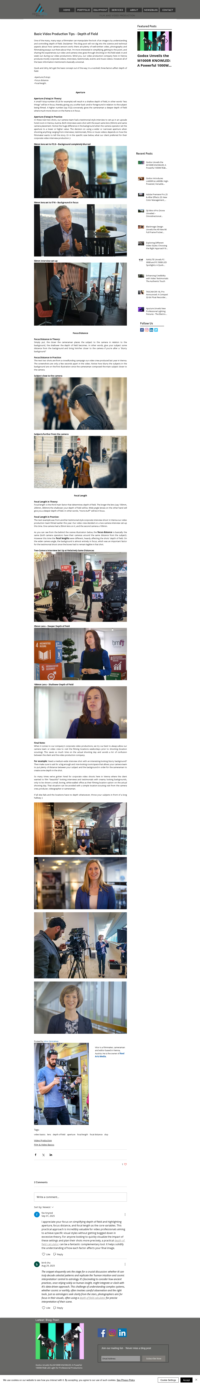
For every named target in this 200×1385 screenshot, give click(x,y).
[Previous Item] (142, 41)
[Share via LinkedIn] (50, 1154)
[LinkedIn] (151, 330)
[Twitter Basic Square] (156, 330)
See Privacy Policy (126, 1380)
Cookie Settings (168, 1380)
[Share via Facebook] (35, 1154)
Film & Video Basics (44, 1144)
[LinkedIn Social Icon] (122, 1332)
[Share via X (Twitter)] (43, 1154)
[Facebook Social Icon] (102, 1332)
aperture (71, 1134)
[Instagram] (146, 330)
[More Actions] (125, 1214)
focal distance (96, 1134)
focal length (82, 1134)
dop (106, 1134)
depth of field (59, 1134)
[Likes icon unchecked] (44, 1254)
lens (49, 1134)
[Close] (196, 1379)
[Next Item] (166, 41)
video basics (39, 1134)
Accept (186, 1380)
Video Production (43, 1140)
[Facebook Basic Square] (142, 330)
